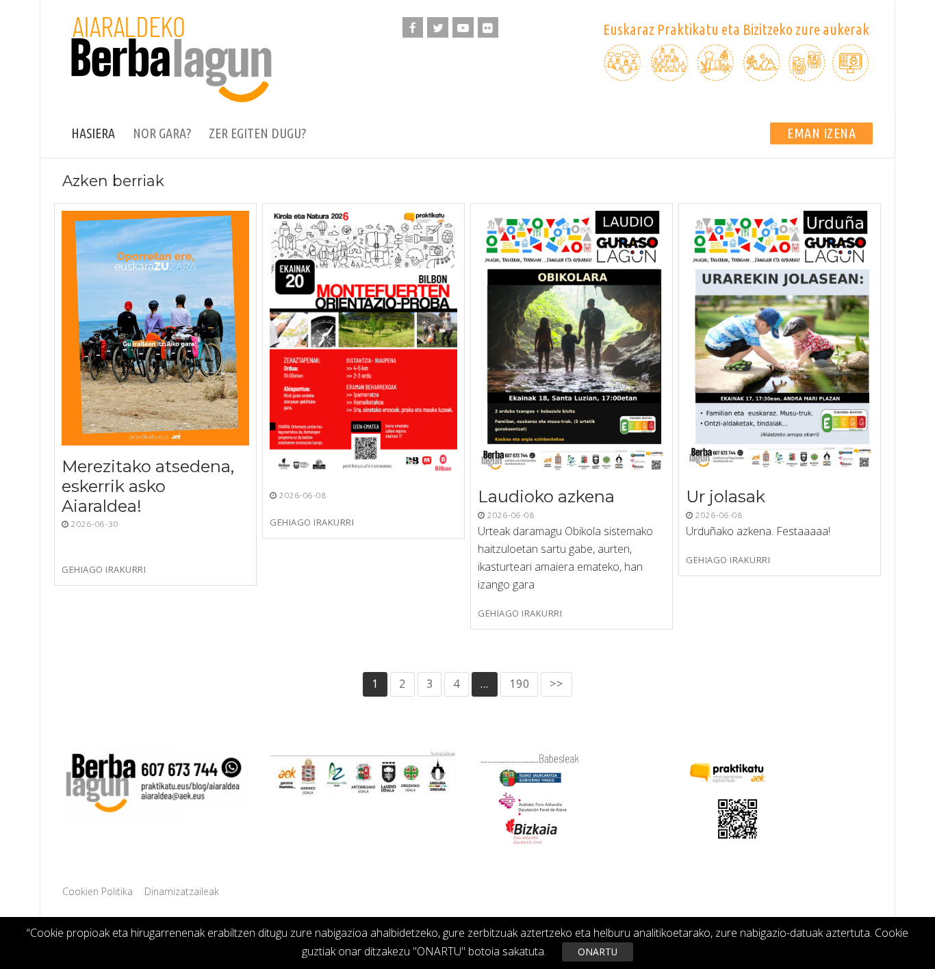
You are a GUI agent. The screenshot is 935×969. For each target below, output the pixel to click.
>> (556, 683)
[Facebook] (413, 27)
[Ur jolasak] (779, 343)
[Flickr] (488, 27)
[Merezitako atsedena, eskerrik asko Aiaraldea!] (155, 328)
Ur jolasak (725, 497)
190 (519, 683)
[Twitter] (437, 27)
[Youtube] (463, 27)
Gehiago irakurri (104, 569)
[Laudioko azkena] (571, 343)
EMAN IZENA (821, 133)
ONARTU (597, 951)
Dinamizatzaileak (181, 891)
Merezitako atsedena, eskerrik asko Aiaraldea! (148, 486)
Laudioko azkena (546, 497)
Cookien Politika (97, 891)
